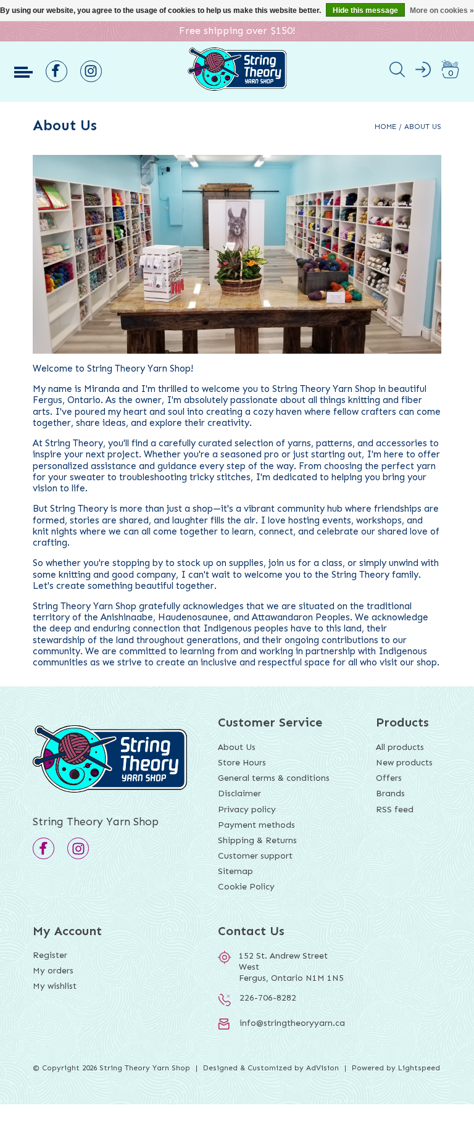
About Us (422, 126)
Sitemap (235, 871)
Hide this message (365, 10)
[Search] (397, 72)
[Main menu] (23, 72)
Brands (390, 793)
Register (50, 955)
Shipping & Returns (257, 840)
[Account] (423, 72)
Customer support (255, 856)
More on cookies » (442, 10)
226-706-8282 (267, 998)
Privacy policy (247, 809)
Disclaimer (239, 793)
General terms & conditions (274, 778)
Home (385, 126)
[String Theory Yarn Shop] (237, 88)
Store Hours (242, 762)
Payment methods (256, 825)
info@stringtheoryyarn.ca (292, 1023)
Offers (389, 778)
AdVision (322, 1068)
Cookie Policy (246, 886)
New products (404, 762)
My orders (53, 970)
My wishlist (55, 986)
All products (400, 747)
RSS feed (395, 809)
